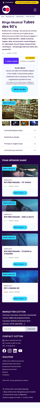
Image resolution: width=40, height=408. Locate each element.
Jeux (2, 16)
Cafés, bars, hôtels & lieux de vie (13, 361)
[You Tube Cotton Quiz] (20, 351)
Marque (5, 372)
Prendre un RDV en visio (13, 343)
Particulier (5, 375)
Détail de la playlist (11, 137)
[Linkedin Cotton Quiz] (15, 351)
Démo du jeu (20, 89)
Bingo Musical (10, 16)
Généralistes (20, 16)
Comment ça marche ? (13, 150)
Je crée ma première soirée (26, 2)
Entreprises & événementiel (11, 367)
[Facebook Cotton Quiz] (4, 351)
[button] (35, 109)
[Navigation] (35, 10)
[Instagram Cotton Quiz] (9, 351)
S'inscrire (31, 329)
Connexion (9, 2)
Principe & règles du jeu (13, 144)
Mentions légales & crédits (12, 397)
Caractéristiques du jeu (13, 130)
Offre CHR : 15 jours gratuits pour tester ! (15, 380)
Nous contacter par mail (13, 340)
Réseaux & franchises (9, 369)
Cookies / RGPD (28, 397)
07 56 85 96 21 (10, 346)
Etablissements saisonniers (11, 364)
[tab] (11, 61)
